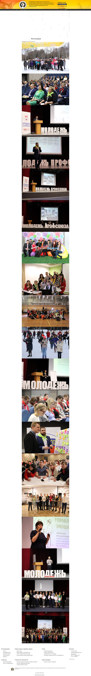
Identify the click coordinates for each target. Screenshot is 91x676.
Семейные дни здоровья (48, 651)
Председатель (32, 15)
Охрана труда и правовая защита (46, 25)
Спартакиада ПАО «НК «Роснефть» (50, 653)
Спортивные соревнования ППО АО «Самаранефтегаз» (54, 655)
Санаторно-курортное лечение (64, 24)
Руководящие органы (35, 13)
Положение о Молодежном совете (53, 36)
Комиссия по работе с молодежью (50, 661)
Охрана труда (38, 27)
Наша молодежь (45, 33)
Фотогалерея (28, 16)
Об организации (46, 11)
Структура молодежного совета (32, 36)
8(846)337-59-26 (62, 2)
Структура (33, 18)
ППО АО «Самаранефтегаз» (37, 20)
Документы (65, 15)
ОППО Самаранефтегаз (29, 20)
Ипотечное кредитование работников (52, 24)
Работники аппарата (52, 13)
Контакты (27, 38)
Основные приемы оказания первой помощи (33, 31)
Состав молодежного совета (43, 36)
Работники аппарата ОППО (58, 15)
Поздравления (32, 16)
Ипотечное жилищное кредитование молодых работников (36, 24)
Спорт (25, 38)
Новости (27, 13)
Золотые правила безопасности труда (57, 29)
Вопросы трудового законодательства (57, 27)
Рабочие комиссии (66, 13)
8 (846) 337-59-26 (74, 651)
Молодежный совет (46, 34)
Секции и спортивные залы (48, 652)
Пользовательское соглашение (39, 674)
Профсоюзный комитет (39, 15)
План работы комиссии (63, 36)
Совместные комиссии (47, 29)
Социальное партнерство (46, 22)
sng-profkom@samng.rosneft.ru (76, 652)
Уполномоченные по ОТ (39, 29)
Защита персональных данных (39, 675)
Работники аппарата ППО (49, 15)
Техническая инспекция (31, 29)
